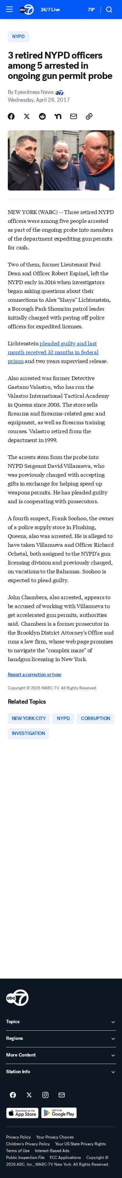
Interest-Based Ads (52, 1151)
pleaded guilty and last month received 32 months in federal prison (53, 351)
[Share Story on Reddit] (42, 116)
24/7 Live (50, 9)
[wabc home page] (17, 997)
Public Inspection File (25, 1158)
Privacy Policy (18, 1137)
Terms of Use (17, 1151)
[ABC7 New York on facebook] (13, 1095)
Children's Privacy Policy (28, 1144)
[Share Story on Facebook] (11, 116)
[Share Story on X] (27, 116)
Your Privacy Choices (55, 1137)
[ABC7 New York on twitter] (29, 1095)
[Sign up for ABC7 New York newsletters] (61, 1095)
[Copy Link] (89, 116)
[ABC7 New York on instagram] (45, 1095)
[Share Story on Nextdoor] (58, 116)
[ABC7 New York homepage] (26, 9)
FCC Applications (65, 1158)
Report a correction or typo (34, 674)
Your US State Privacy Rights (80, 1144)
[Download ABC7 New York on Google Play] (59, 1113)
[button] (9, 9)
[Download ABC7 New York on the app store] (22, 1113)
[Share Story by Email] (73, 116)
